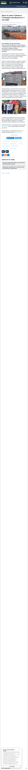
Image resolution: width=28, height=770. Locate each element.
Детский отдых (5, 143)
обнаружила (5, 126)
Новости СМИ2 (6, 173)
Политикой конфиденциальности (10, 763)
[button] (14, 107)
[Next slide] (24, 79)
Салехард (21, 143)
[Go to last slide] (4, 79)
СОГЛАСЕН (12, 766)
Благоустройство (9, 11)
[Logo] (4, 2)
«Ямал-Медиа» (18, 132)
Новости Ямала (13, 148)
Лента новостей (5, 768)
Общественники (13, 143)
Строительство (14, 141)
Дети (20, 141)
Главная (2, 11)
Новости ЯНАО (5, 148)
